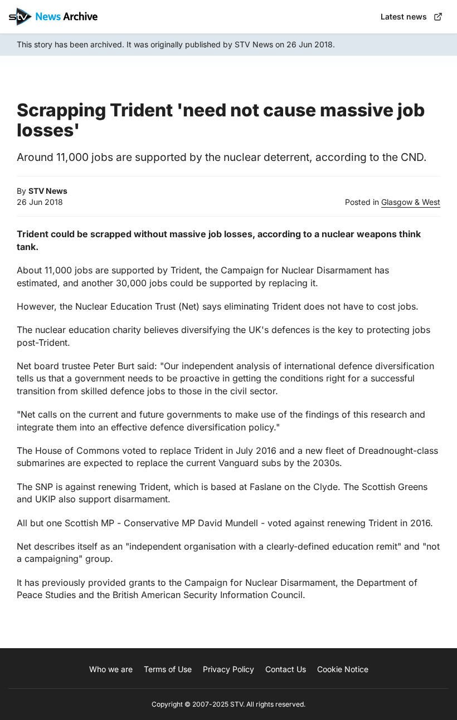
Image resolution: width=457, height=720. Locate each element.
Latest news (404, 16)
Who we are (111, 669)
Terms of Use (168, 669)
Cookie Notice (342, 669)
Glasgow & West (410, 202)
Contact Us (285, 669)
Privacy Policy (228, 669)
